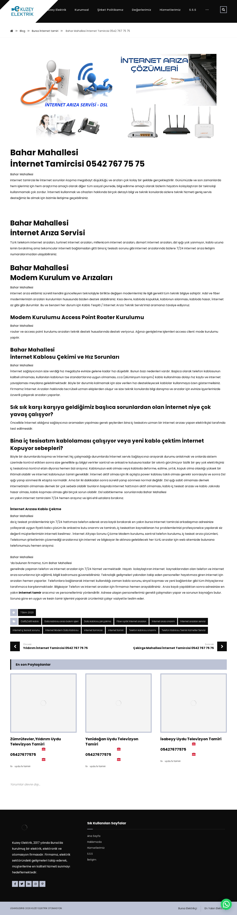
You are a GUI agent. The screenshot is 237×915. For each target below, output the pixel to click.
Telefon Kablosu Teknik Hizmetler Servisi (184, 630)
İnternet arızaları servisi (193, 621)
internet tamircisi (93, 630)
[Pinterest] (42, 884)
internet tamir (30, 593)
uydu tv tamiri (22, 766)
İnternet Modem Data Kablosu (62, 630)
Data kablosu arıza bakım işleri (61, 621)
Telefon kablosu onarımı (142, 630)
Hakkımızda (94, 842)
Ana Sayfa (93, 836)
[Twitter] (22, 884)
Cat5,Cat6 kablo (30, 621)
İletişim (91, 860)
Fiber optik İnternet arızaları (131, 621)
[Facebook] (15, 884)
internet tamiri (115, 630)
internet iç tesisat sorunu (26, 630)
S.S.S (90, 854)
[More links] (207, 10)
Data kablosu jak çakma (97, 621)
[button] (226, 904)
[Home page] (11, 31)
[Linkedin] (29, 884)
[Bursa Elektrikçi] (22, 11)
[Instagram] (36, 884)
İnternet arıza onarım (163, 621)
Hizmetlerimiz (96, 848)
